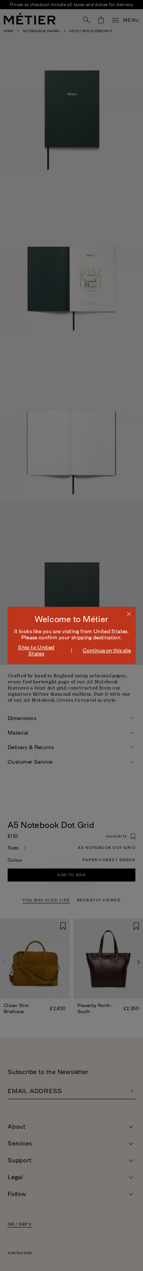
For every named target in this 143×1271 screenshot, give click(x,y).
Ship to (36, 650)
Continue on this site (107, 650)
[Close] (129, 614)
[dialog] (71, 635)
